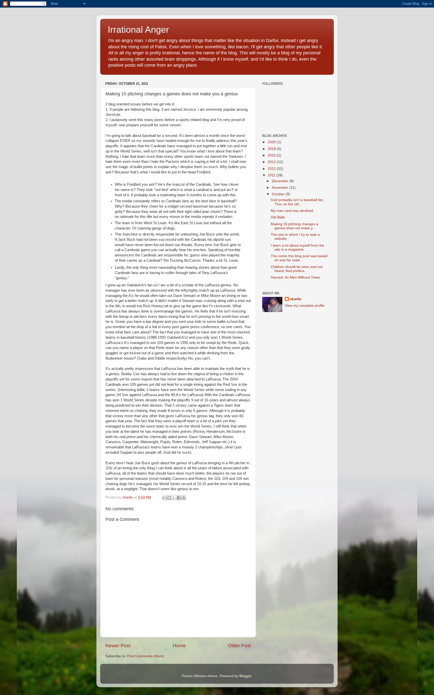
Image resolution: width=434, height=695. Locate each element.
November (280, 187)
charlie (295, 299)
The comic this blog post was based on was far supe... (299, 258)
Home (179, 645)
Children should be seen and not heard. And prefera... (296, 269)
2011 (272, 175)
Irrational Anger (138, 29)
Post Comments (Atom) (145, 656)
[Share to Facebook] (178, 497)
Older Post (239, 645)
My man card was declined (292, 211)
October (279, 194)
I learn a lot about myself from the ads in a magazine (297, 247)
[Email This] (164, 497)
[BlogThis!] (169, 497)
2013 (272, 162)
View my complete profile (304, 305)
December (280, 181)
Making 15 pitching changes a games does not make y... (294, 226)
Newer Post (117, 645)
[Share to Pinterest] (183, 497)
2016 (272, 155)
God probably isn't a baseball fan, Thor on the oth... (297, 202)
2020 (272, 142)
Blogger (245, 676)
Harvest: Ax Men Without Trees (295, 277)
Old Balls (278, 217)
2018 (272, 149)
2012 (272, 169)
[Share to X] (174, 497)
